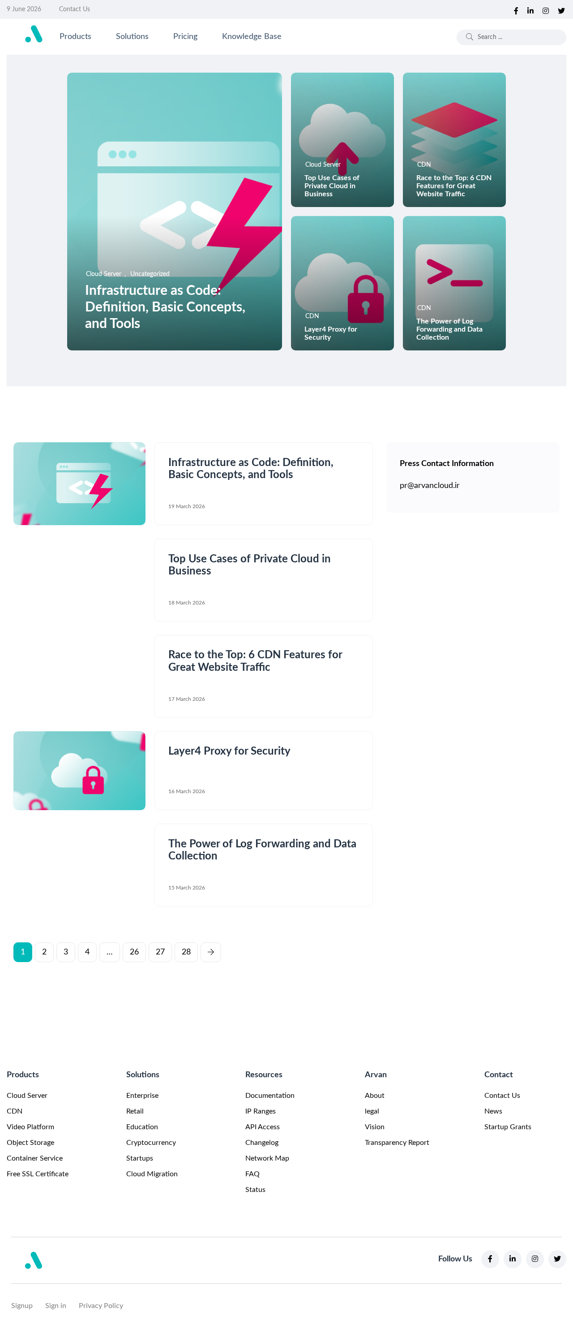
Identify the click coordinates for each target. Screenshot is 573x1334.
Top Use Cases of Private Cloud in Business (331, 186)
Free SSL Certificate (37, 1174)
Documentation (270, 1095)
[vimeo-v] (546, 9)
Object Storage (30, 1142)
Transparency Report (397, 1142)
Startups (139, 1158)
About (375, 1095)
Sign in (55, 1305)
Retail (135, 1111)
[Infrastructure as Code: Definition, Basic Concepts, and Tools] (174, 211)
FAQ (252, 1174)
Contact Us (74, 9)
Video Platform (30, 1127)
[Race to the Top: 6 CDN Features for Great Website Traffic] (454, 140)
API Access (262, 1127)
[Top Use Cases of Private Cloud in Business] (342, 140)
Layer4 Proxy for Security (229, 752)
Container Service (35, 1158)
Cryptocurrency (151, 1142)
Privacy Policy (101, 1305)
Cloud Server (27, 1095)
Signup (22, 1305)
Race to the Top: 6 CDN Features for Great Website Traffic (454, 186)
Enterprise (142, 1095)
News (493, 1111)
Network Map (267, 1158)
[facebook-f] (516, 9)
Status (255, 1189)
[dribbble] (561, 9)
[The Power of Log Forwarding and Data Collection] (454, 283)
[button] (211, 949)
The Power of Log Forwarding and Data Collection (449, 329)
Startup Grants (507, 1127)
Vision (375, 1127)
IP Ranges (260, 1111)
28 (186, 952)
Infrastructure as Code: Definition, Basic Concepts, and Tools (165, 308)
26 (134, 952)
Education (142, 1127)
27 (160, 952)
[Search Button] (469, 37)
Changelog (261, 1142)
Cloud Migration (152, 1174)
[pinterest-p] (530, 9)
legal (372, 1111)
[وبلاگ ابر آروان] (33, 34)
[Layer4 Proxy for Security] (342, 283)
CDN (14, 1111)
